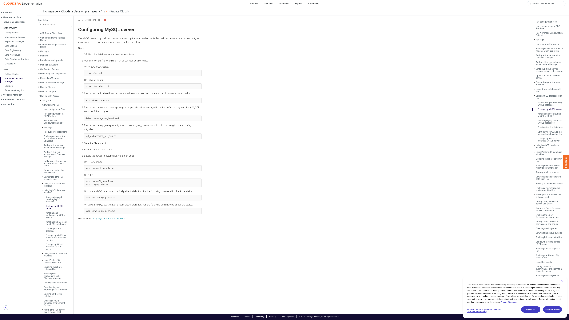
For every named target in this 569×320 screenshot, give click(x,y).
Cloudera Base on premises (79, 11)
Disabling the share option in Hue (53, 268)
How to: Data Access (49, 96)
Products (254, 3)
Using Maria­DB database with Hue (55, 254)
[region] (515, 297)
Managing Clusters (49, 65)
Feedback (566, 162)
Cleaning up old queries (546, 228)
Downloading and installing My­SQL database (54, 199)
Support (298, 3)
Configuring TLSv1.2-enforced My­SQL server (55, 246)
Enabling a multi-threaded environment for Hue (54, 303)
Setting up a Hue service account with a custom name (55, 163)
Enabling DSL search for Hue (549, 237)
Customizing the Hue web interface (53, 178)
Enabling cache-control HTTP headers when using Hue (54, 138)
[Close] (562, 280)
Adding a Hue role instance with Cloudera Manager (54, 154)
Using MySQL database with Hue (108, 218)
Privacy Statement (509, 302)
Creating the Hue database (53, 229)
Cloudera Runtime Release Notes (52, 39)
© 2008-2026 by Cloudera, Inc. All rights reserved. (319, 317)
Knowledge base (287, 317)
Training (272, 317)
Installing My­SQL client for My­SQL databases (56, 223)
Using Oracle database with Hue (54, 184)
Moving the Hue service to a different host (54, 311)
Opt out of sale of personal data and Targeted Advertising (484, 310)
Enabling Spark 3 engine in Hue (548, 249)
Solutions (268, 3)
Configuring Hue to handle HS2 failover (548, 243)
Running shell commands (55, 282)
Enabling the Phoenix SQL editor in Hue (548, 256)
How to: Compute (48, 91)
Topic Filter (43, 20)
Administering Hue (50, 105)
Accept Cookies (552, 309)
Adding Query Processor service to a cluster (547, 202)
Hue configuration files (54, 109)
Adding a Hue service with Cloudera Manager (55, 146)
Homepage (50, 11)
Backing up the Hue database (53, 295)
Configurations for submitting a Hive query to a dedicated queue (549, 268)
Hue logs (48, 127)
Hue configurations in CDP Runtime (54, 115)
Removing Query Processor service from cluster (548, 209)
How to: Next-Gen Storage (52, 82)
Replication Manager (50, 78)
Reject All (530, 309)
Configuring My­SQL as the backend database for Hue (56, 237)
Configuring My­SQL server (55, 207)
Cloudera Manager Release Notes (53, 45)
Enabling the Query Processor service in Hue (547, 216)
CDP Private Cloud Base (51, 33)
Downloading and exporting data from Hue (55, 288)
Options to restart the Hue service (54, 171)
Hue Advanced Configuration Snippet (54, 121)
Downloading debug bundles (549, 233)
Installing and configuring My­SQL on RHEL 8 (56, 215)
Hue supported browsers (55, 132)
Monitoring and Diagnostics (53, 73)
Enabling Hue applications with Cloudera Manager (52, 275)
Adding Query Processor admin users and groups (547, 222)
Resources (284, 3)
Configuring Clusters (49, 69)
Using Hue (46, 100)
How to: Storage (47, 87)
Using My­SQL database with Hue (54, 191)
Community (313, 3)
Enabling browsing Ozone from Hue (548, 276)
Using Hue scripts (544, 262)
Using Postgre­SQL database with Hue (52, 261)
